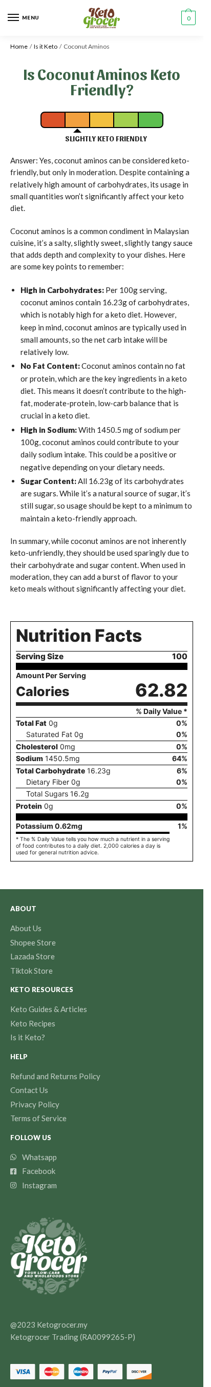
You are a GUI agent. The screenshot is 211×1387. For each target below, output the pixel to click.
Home (19, 46)
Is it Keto (45, 46)
